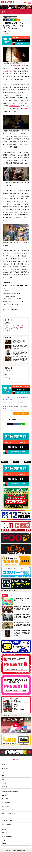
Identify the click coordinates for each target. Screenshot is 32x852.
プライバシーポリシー (7, 833)
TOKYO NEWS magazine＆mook (10, 791)
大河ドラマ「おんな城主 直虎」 (18, 103)
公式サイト (7, 370)
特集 (3, 775)
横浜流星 (7, 84)
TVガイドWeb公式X (6, 824)
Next (29, 752)
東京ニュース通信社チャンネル (9, 813)
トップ (3, 765)
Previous (2, 752)
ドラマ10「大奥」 (14, 106)
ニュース (4, 772)
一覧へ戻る (16, 462)
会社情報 (4, 843)
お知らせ (4, 829)
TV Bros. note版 (6, 802)
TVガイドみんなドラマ (7, 809)
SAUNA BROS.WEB (6, 806)
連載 (3, 779)
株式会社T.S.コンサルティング (9, 820)
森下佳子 (26, 108)
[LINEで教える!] (14, 20)
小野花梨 (8, 71)
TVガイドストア (5, 817)
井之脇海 (7, 136)
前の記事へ (4, 462)
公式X (6, 374)
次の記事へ (27, 462)
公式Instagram (8, 378)
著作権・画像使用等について (8, 836)
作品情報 (4, 783)
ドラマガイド (5, 768)
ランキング (4, 786)
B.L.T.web (4, 795)
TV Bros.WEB (5, 799)
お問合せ (4, 840)
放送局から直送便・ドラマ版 (10, 17)
